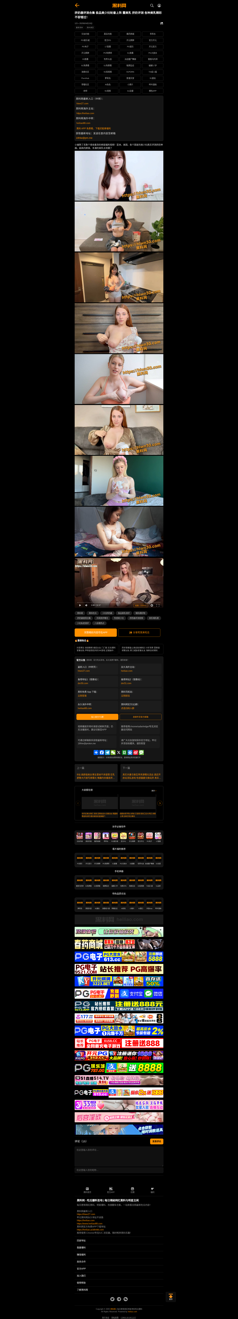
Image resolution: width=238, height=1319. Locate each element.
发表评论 (156, 1141)
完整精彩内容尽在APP (95, 632)
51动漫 (130, 91)
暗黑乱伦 (130, 65)
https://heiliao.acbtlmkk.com (90, 1230)
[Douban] (124, 752)
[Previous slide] (78, 803)
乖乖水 (153, 34)
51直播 (130, 53)
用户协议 (105, 1318)
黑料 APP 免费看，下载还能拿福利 (93, 128)
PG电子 (85, 47)
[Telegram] (107, 752)
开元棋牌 (130, 40)
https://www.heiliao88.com (89, 1223)
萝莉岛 (108, 78)
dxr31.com (126, 683)
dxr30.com (83, 683)
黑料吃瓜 (93, 613)
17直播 (108, 47)
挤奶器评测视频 (136, 618)
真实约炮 (108, 34)
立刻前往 (125, 696)
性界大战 (108, 59)
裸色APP (152, 91)
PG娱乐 (130, 47)
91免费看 (85, 65)
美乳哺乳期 (154, 618)
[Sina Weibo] (135, 752)
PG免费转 (107, 53)
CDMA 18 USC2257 (128, 1318)
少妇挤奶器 (107, 613)
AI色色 (108, 84)
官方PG (107, 40)
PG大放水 (152, 53)
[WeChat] (113, 752)
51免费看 (108, 65)
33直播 (85, 59)
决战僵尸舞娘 (130, 59)
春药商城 (130, 34)
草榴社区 (85, 84)
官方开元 (153, 40)
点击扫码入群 (127, 708)
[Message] (141, 752)
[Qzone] (130, 752)
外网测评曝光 (102, 618)
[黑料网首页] (119, 6)
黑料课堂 (90, 27)
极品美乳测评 (124, 613)
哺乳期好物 (140, 613)
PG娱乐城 (85, 40)
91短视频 (108, 72)
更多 (153, 791)
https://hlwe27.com (86, 1214)
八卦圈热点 (99, 623)
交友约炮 (85, 34)
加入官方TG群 (97, 717)
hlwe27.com (82, 103)
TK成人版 (153, 72)
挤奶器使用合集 (84, 618)
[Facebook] (101, 752)
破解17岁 (153, 65)
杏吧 (85, 91)
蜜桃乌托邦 (153, 59)
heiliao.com (126, 671)
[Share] (96, 752)
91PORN (130, 72)
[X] (118, 752)
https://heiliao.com (85, 113)
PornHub (85, 78)
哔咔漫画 (153, 84)
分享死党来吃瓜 (141, 632)
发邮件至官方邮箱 (140, 717)
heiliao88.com (83, 123)
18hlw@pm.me (84, 138)
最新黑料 (79, 27)
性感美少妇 (119, 618)
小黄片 (130, 84)
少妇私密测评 (83, 623)
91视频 (108, 91)
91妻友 (153, 78)
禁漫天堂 (130, 78)
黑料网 (80, 613)
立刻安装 (82, 696)
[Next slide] (159, 803)
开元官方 (153, 47)
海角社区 (85, 72)
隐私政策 (115, 1318)
